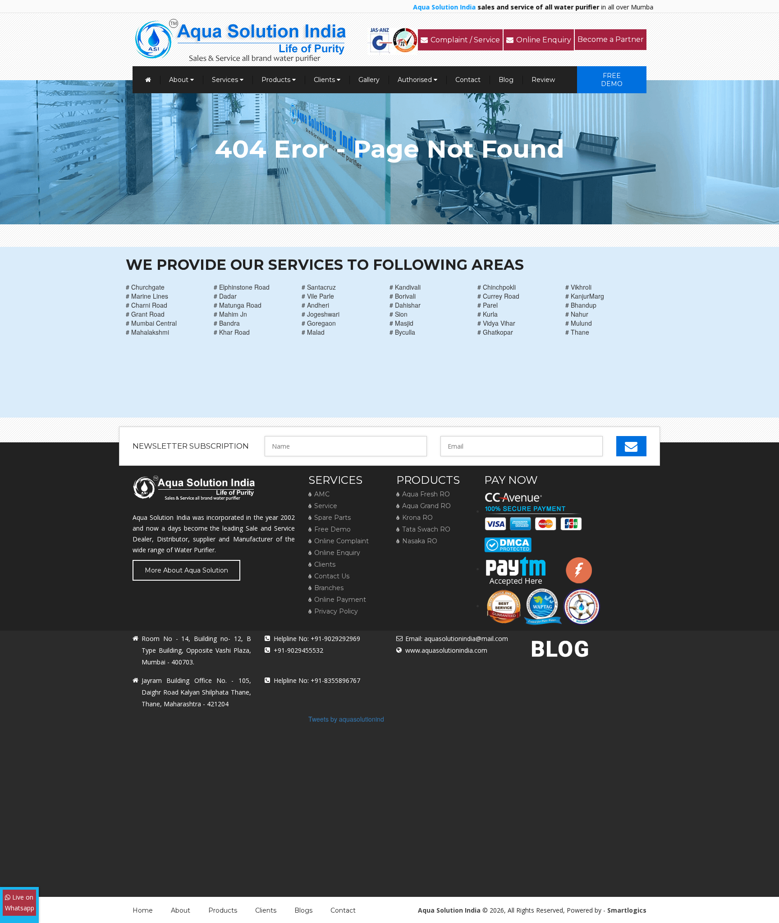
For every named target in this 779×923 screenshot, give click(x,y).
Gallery (369, 80)
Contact (468, 80)
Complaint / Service (465, 40)
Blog (506, 80)
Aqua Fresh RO (426, 494)
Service (325, 506)
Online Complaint (341, 541)
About (179, 80)
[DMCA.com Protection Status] (508, 541)
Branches (329, 588)
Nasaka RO (419, 541)
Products (276, 80)
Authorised (416, 80)
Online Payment (340, 600)
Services (226, 80)
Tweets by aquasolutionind (346, 718)
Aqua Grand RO (426, 506)
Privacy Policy (336, 611)
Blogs (303, 910)
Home (143, 910)
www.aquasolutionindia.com (446, 650)
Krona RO (417, 518)
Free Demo (612, 80)
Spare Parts (332, 518)
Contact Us (331, 576)
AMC (322, 494)
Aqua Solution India (449, 910)
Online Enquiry (543, 40)
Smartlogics (626, 910)
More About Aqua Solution (186, 570)
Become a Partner (610, 39)
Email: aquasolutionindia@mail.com (456, 638)
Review (543, 80)
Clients (325, 80)
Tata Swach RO (426, 529)
